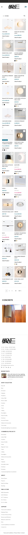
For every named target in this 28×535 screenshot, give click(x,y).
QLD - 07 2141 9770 (7, 355)
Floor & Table (4, 400)
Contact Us (3, 527)
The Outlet (3, 425)
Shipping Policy (4, 512)
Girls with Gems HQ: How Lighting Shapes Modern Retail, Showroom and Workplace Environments (16, 376)
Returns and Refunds (6, 517)
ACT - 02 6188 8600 (7, 353)
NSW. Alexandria (5, 492)
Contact (23, 532)
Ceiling (2, 410)
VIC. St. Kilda (4, 502)
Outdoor (3, 403)
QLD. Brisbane (4, 494)
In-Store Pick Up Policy (6, 514)
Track (2, 408)
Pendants (3, 395)
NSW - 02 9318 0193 (7, 351)
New (2, 388)
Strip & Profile (4, 415)
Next (20, 290)
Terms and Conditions (6, 509)
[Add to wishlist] (12, 20)
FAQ (2, 522)
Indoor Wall (3, 398)
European (3, 390)
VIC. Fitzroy (3, 499)
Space (2, 459)
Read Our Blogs (4, 483)
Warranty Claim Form (5, 519)
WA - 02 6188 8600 (6, 361)
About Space (4, 478)
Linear (2, 405)
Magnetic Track (4, 447)
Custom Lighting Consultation (8, 524)
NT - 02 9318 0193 (6, 363)
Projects (3, 480)
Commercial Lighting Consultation (8, 471)
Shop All (3, 385)
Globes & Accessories (6, 423)
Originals (3, 393)
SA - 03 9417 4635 (6, 357)
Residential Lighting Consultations (9, 427)
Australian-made (5, 464)
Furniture (3, 418)
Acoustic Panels (4, 420)
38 (15, 290)
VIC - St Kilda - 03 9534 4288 (9, 349)
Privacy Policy (17, 532)
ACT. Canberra (4, 497)
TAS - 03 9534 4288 (6, 359)
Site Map (3, 485)
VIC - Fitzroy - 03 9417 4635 (8, 347)
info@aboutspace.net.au (8, 365)
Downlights (3, 413)
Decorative (3, 434)
